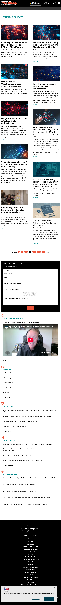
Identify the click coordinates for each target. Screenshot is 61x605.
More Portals (7, 397)
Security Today (30, 570)
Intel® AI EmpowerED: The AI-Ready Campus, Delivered (19, 484)
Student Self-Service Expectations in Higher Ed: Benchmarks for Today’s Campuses (27, 444)
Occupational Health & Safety (31, 559)
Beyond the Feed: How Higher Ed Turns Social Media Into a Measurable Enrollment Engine (29, 478)
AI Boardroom (30, 539)
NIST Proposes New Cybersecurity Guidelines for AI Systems (46, 222)
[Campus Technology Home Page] (9, 2)
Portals (7, 369)
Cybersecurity (7, 378)
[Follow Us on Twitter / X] (46, 3)
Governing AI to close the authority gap (14, 426)
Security (57, 8)
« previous (14, 252)
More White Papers (9, 465)
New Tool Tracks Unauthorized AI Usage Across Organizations (12, 84)
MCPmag (30, 554)
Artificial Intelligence (9, 373)
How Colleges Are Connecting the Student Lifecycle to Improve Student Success (26, 498)
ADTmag (30, 541)
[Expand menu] (58, 3)
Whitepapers (9, 440)
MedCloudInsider (30, 557)
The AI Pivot (30, 580)
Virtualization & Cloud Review (30, 585)
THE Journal (30, 582)
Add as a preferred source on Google (36, 3)
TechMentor (30, 575)
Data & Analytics (8, 383)
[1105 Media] (30, 535)
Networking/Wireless (32, 8)
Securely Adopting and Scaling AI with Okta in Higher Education (22, 421)
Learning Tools (7, 387)
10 (43, 252)
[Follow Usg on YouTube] (53, 3)
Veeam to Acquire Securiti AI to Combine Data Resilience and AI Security (14, 164)
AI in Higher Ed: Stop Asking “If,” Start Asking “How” (18, 455)
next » (48, 252)
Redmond (30, 564)
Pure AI (30, 562)
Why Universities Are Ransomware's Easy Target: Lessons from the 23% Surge (46, 129)
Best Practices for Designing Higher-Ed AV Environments (19, 491)
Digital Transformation (46, 8)
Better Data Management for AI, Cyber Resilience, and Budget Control (23, 460)
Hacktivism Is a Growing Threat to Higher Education (45, 180)
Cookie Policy (50, 595)
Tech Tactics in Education (30, 577)
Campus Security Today (30, 547)
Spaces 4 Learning (30, 572)
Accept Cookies (49, 599)
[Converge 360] (30, 529)
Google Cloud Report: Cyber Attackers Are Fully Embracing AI (14, 121)
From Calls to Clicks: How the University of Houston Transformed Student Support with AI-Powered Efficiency (29, 450)
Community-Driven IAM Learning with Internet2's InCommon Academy (12, 210)
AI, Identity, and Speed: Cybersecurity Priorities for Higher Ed (21, 322)
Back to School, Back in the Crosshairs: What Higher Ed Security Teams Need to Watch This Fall (29, 411)
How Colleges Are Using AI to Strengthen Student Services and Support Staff (25, 504)
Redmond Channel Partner (30, 567)
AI (12, 8)
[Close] (54, 588)
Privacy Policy (16, 289)
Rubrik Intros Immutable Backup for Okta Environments (44, 86)
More (4, 360)
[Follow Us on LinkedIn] (44, 3)
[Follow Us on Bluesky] (48, 3)
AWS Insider (30, 544)
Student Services (8, 392)
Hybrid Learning (19, 8)
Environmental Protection (30, 549)
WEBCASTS (8, 406)
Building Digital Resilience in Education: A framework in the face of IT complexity (27, 417)
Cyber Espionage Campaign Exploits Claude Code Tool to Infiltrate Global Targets (14, 44)
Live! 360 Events (30, 552)
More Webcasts (7, 431)
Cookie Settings (36, 599)
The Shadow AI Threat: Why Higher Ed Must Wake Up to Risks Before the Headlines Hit (45, 46)
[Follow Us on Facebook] (51, 3)
